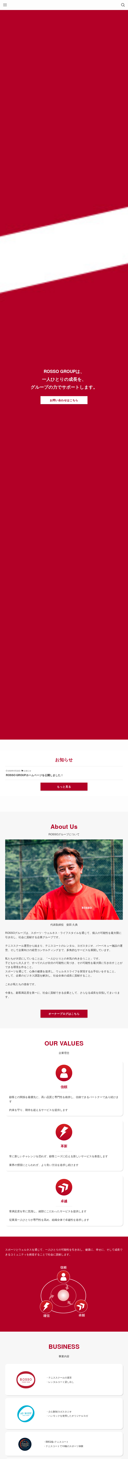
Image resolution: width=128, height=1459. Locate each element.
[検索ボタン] (123, 5)
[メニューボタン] (5, 5)
